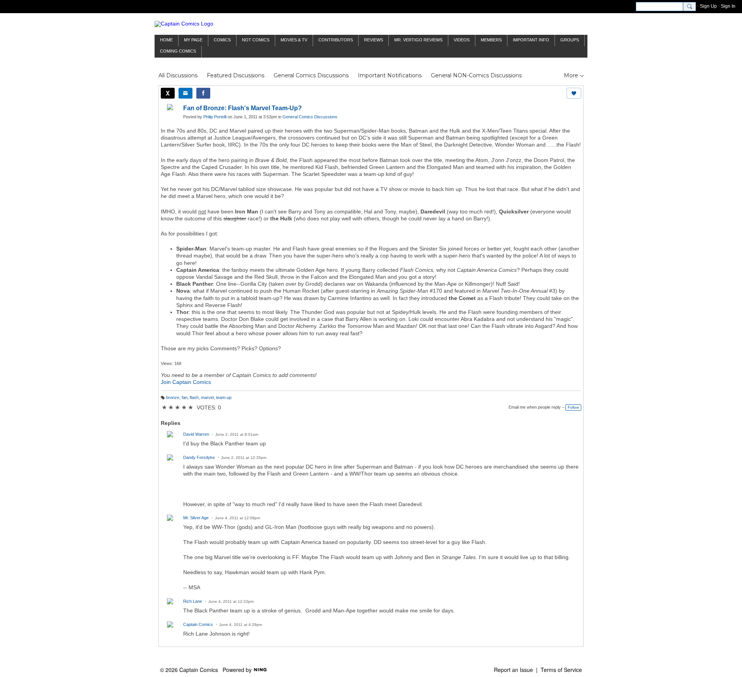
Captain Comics (198, 624)
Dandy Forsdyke (199, 457)
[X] (168, 93)
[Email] (185, 93)
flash (194, 397)
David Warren (196, 434)
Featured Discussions (235, 75)
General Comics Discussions (311, 75)
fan (184, 397)
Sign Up (708, 6)
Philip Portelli (214, 116)
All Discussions (177, 75)
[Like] (574, 93)
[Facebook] (203, 93)
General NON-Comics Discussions (476, 75)
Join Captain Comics (186, 382)
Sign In (728, 6)
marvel (207, 397)
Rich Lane (192, 601)
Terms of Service (561, 670)
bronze (172, 397)
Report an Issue (513, 670)
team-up (223, 397)
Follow (573, 407)
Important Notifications (390, 75)
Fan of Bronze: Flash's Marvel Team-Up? (242, 108)
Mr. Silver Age (196, 517)
